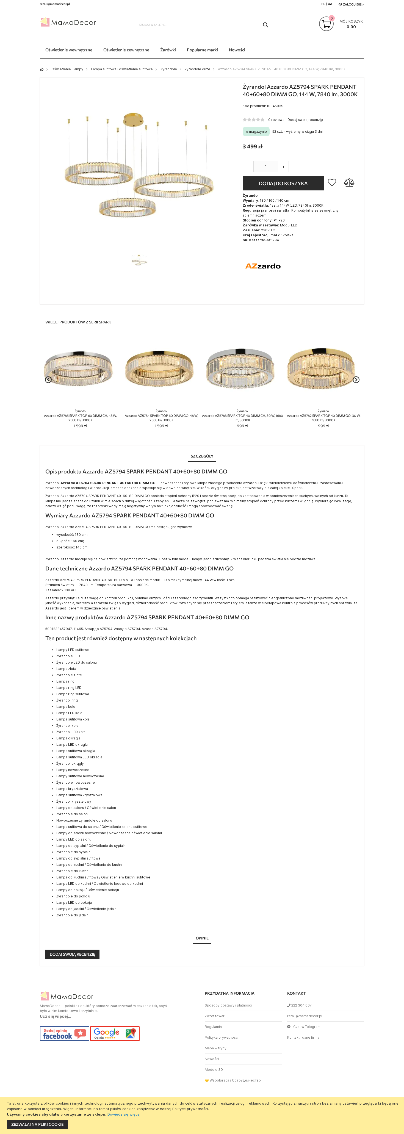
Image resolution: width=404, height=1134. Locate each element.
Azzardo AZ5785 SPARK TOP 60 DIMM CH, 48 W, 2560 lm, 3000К (80, 415)
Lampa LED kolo (69, 713)
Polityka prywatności (222, 1037)
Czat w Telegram (306, 1027)
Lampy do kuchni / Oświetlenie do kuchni (89, 865)
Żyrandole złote (69, 675)
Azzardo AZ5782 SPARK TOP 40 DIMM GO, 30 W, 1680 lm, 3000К (324, 415)
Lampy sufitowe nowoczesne (80, 776)
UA (330, 3)
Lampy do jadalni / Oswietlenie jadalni (86, 909)
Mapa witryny (215, 1048)
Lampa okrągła (68, 738)
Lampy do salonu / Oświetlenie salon (86, 808)
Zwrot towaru (215, 1016)
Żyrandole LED (68, 656)
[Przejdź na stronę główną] (42, 69)
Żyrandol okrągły (70, 763)
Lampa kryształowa (72, 789)
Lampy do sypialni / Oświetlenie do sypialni (91, 846)
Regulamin (213, 1027)
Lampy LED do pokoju (74, 902)
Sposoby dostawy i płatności (228, 1005)
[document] (203, 1115)
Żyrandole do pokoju (73, 896)
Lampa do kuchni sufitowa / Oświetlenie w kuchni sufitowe (103, 877)
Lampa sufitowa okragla (75, 751)
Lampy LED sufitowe (72, 650)
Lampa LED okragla (72, 744)
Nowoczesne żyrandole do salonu (84, 820)
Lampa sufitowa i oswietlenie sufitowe (122, 69)
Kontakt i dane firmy (303, 1037)
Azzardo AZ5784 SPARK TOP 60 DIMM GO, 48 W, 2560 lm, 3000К (161, 415)
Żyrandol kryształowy (73, 801)
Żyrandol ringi (67, 700)
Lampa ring (65, 681)
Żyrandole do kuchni (72, 871)
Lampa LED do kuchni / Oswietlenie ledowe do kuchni (99, 883)
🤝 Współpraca (217, 1080)
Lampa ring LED (69, 688)
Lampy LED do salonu (73, 839)
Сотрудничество (246, 1080)
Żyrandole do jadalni (72, 915)
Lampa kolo (65, 707)
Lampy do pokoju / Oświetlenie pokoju (87, 890)
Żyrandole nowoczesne (75, 782)
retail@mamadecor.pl (304, 1016)
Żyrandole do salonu (73, 814)
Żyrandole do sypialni (73, 852)
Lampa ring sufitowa (72, 694)
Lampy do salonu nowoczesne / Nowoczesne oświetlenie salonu (109, 833)
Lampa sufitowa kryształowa (79, 795)
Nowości (212, 1059)
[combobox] (202, 24)
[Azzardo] (263, 285)
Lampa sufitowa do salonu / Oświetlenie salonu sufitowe (101, 827)
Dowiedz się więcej (123, 1114)
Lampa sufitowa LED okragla (79, 757)
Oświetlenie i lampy (67, 69)
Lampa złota (66, 669)
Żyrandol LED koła (70, 732)
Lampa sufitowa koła (73, 719)
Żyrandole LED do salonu (76, 662)
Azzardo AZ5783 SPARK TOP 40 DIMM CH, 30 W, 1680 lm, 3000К (242, 415)
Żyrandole (169, 69)
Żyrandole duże (197, 69)
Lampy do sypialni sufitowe (78, 858)
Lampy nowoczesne (72, 770)
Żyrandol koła (67, 725)
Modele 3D (214, 1070)
